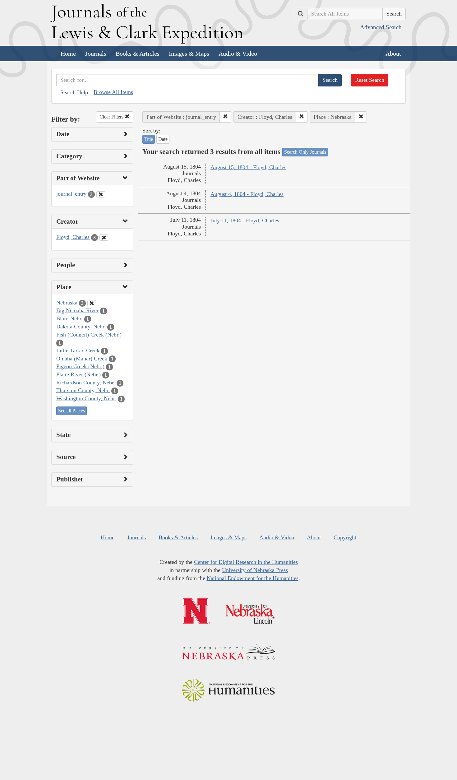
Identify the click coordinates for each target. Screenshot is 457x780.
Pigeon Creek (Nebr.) (80, 366)
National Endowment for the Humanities (252, 578)
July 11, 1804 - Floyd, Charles (244, 220)
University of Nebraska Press (255, 570)
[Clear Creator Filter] (103, 237)
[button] (225, 117)
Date (163, 139)
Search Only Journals (305, 152)
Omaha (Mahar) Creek (81, 358)
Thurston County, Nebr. (83, 390)
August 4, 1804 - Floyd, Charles (247, 194)
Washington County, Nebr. (86, 398)
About (393, 53)
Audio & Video (238, 53)
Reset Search (369, 80)
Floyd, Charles (73, 237)
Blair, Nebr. (69, 318)
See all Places (71, 410)
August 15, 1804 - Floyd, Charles (248, 167)
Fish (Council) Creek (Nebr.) (89, 335)
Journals (95, 53)
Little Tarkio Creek (77, 350)
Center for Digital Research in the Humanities (246, 562)
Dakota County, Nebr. (81, 326)
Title (148, 139)
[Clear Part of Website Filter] (100, 194)
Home (68, 53)
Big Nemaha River (77, 310)
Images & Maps (189, 53)
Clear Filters (112, 116)
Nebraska (66, 302)
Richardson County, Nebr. (85, 382)
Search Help (74, 92)
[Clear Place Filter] (91, 303)
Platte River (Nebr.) (78, 374)
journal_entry (71, 194)
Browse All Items (113, 92)
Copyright (345, 537)
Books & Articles (137, 53)
